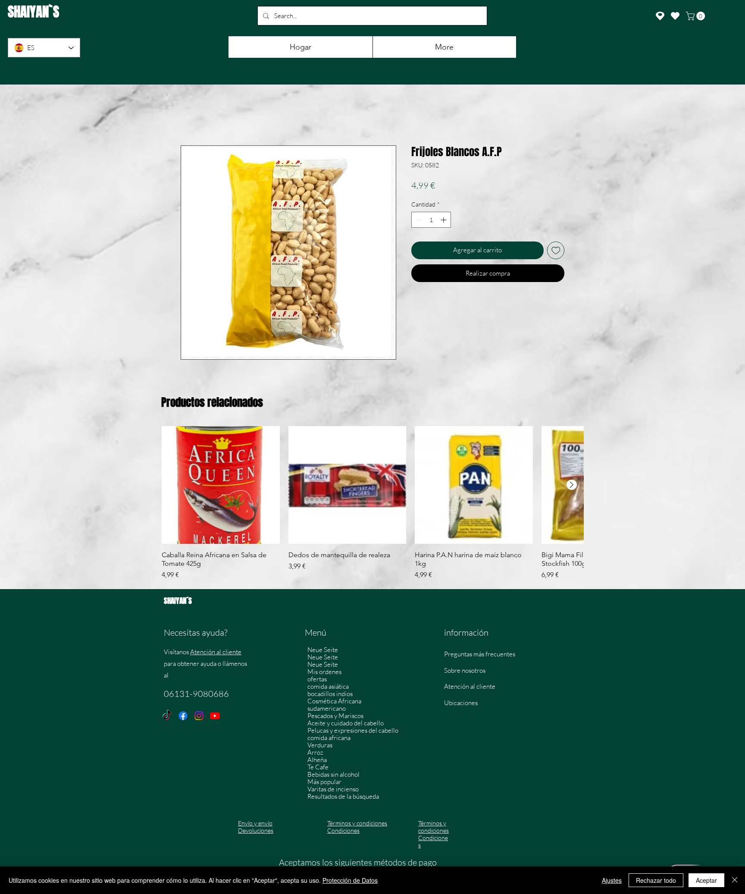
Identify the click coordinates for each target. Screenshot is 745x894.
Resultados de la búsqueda (343, 797)
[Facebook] (183, 717)
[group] (372, 504)
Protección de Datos (350, 880)
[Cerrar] (734, 880)
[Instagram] (199, 717)
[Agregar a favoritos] (556, 251)
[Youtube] (215, 717)
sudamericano (326, 709)
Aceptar (706, 880)
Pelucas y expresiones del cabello (352, 731)
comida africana (329, 739)
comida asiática (328, 687)
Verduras (319, 746)
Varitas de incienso (333, 790)
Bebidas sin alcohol (333, 775)
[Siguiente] (572, 486)
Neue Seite (322, 651)
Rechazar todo (656, 880)
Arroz (315, 753)
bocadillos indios (330, 695)
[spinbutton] (431, 221)
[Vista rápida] (221, 486)
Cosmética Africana (334, 702)
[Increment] (444, 221)
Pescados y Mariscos (335, 717)
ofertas (317, 680)
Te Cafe (318, 768)
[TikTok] (167, 717)
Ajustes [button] (612, 880)
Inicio (189, 115)
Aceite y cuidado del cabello (345, 724)
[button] (696, 16)
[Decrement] (418, 221)
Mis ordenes (324, 673)
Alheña (317, 761)
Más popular (324, 783)
